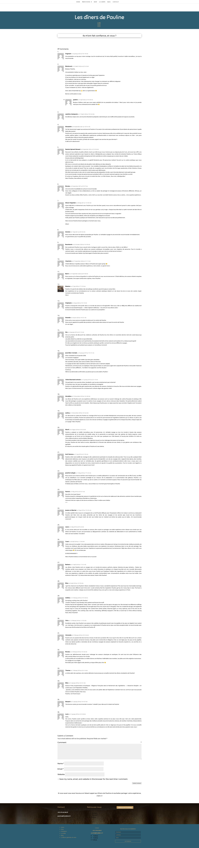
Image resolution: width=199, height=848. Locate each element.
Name (61, 763)
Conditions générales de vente (68, 837)
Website (61, 774)
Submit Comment (137, 783)
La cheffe (63, 833)
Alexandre (68, 126)
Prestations (86, 2)
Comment (99, 742)
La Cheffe (102, 2)
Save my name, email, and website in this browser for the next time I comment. (93, 779)
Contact (116, 2)
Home (78, 2)
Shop (95, 2)
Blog (109, 2)
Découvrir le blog (125, 808)
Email (61, 769)
